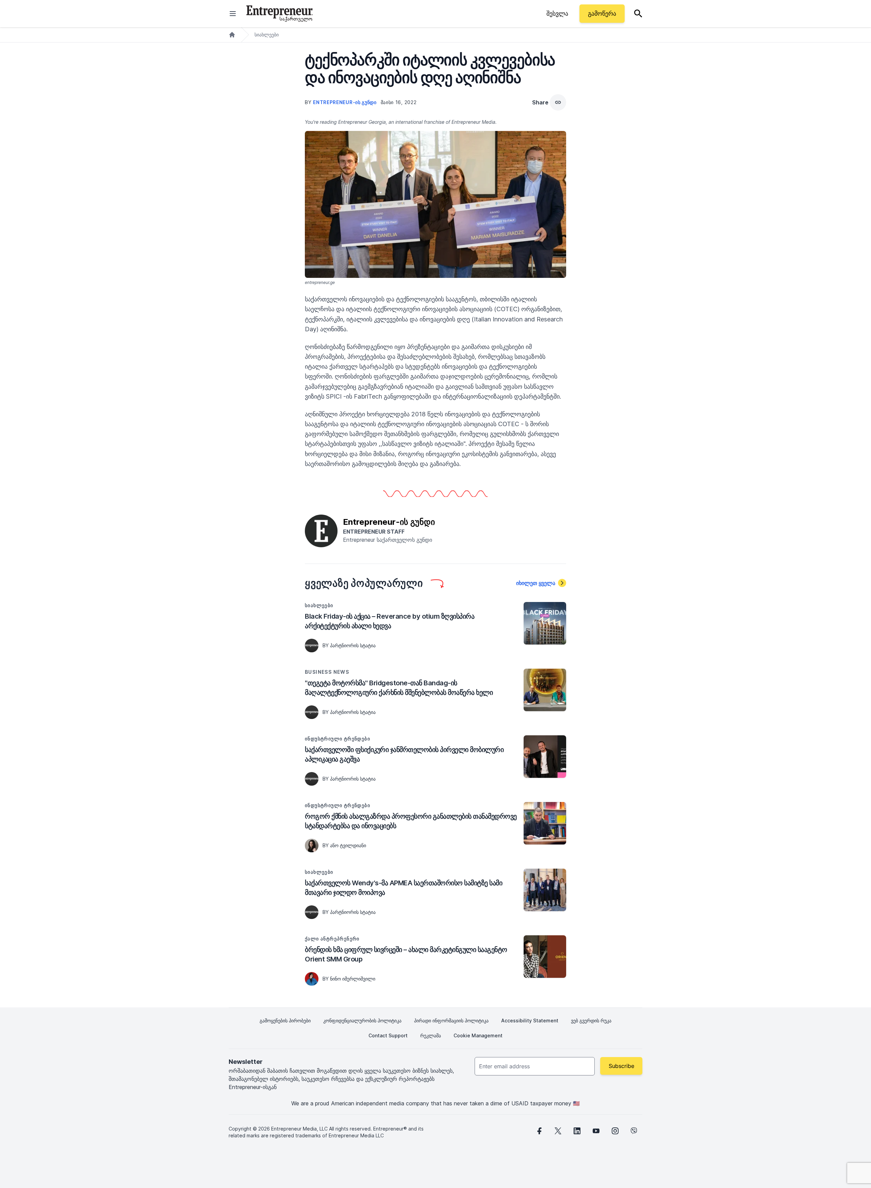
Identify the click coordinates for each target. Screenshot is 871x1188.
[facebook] (539, 1131)
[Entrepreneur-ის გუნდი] (321, 530)
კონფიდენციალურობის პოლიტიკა (362, 1020)
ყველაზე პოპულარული (364, 583)
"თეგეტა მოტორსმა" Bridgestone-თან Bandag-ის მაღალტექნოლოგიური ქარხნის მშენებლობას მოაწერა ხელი (399, 688)
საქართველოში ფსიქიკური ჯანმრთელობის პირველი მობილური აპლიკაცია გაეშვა (404, 754)
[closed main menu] (233, 13)
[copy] (558, 102)
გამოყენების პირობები (285, 1020)
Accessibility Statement (529, 1020)
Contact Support (388, 1035)
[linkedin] (577, 1131)
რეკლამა (430, 1035)
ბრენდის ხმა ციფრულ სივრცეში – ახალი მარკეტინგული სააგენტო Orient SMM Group (406, 954)
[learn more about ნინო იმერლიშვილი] (311, 979)
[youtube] (596, 1131)
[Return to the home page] (279, 13)
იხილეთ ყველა (535, 583)
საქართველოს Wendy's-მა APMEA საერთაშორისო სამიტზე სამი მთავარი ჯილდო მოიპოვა (403, 888)
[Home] (232, 34)
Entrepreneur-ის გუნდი (345, 102)
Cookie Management (478, 1035)
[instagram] (615, 1131)
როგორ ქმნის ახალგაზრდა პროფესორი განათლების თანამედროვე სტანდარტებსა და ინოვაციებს (411, 821)
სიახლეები (266, 34)
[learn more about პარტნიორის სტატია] (311, 645)
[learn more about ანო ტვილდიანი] (311, 845)
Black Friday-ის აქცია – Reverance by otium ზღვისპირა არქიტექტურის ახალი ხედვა (389, 621)
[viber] (634, 1131)
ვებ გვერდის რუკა (591, 1020)
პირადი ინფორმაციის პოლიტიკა (451, 1020)
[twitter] (558, 1131)
